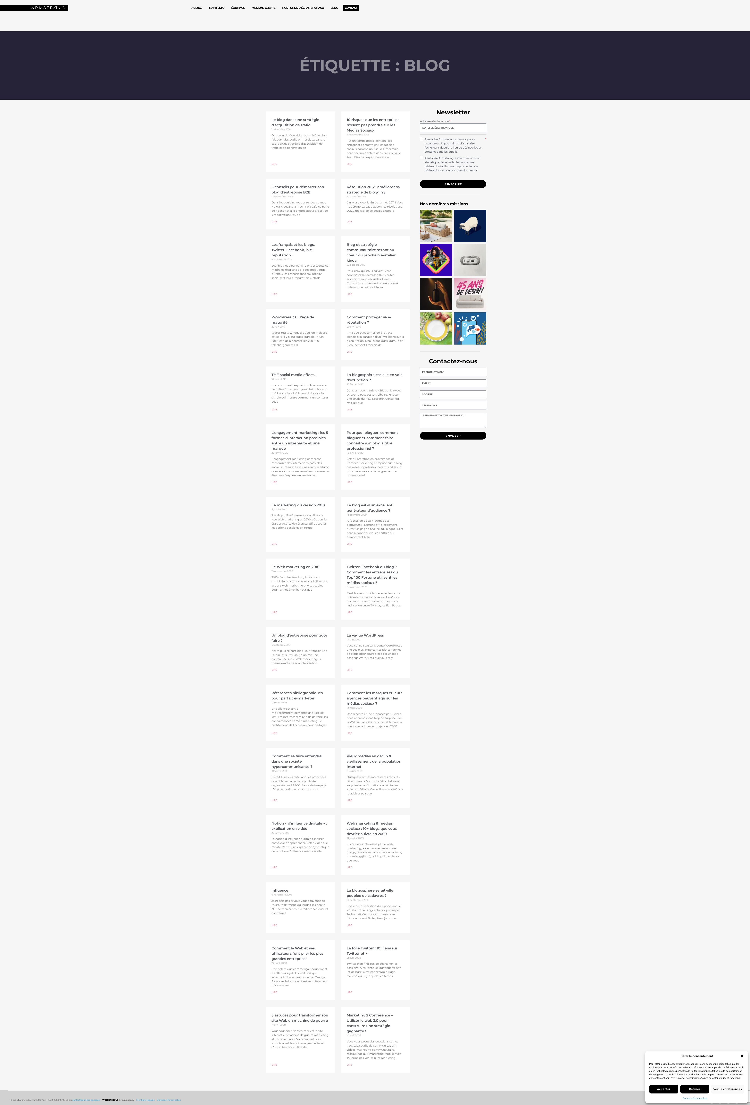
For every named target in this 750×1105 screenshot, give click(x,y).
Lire (274, 163)
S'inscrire (453, 184)
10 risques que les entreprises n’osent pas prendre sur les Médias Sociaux (373, 125)
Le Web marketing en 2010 (295, 567)
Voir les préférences (727, 1089)
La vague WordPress (365, 635)
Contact (351, 8)
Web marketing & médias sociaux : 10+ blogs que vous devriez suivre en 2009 (372, 828)
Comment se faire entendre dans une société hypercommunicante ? (296, 761)
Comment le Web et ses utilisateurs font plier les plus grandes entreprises (297, 953)
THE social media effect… (293, 375)
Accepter (663, 1089)
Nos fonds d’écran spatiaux (303, 8)
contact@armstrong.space (86, 1100)
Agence (196, 8)
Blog (334, 8)
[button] (742, 1056)
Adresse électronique (435, 121)
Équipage (238, 8)
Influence (279, 890)
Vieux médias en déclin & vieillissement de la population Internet (374, 761)
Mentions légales (145, 1100)
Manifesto (216, 8)
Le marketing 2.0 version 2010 (298, 505)
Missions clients (263, 8)
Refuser (694, 1089)
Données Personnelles (695, 1098)
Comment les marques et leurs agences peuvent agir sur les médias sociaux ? (374, 698)
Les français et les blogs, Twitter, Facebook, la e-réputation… (293, 250)
